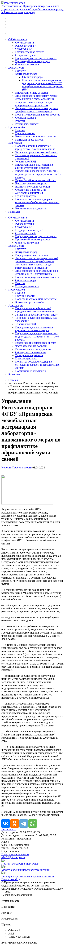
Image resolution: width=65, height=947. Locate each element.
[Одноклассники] (14, 823)
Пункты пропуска (26, 195)
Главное (20, 130)
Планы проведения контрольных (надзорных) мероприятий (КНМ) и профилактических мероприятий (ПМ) (42, 85)
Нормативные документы (30, 208)
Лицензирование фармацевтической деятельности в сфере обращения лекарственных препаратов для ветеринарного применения (36, 100)
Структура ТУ (23, 48)
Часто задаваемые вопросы (31, 183)
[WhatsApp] (32, 823)
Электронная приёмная (29, 192)
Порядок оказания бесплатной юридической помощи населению (35, 147)
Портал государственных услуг (19, 863)
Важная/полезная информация (33, 186)
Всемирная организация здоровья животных (27, 876)
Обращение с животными (30, 189)
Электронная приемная (15, 854)
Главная (13, 380)
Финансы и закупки (27, 64)
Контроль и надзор (26, 73)
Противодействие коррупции (32, 61)
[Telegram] (23, 823)
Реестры (20, 120)
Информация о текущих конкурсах (36, 58)
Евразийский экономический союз (35, 180)
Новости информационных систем (36, 136)
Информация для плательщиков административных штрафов (34, 166)
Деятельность (16, 67)
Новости (6, 467)
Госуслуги (21, 70)
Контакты (14, 211)
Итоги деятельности (27, 123)
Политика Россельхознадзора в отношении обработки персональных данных (37, 202)
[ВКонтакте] (5, 823)
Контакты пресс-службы (29, 139)
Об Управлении (17, 39)
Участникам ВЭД (25, 161)
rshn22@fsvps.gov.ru (13, 857)
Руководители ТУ (25, 45)
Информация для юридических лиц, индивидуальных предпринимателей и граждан (38, 174)
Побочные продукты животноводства (37, 114)
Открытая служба (25, 55)
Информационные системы (31, 92)
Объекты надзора (32, 76)
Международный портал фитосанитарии (25, 869)
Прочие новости (25, 133)
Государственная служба (29, 51)
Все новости (8, 829)
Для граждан (15, 142)
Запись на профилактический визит (36, 152)
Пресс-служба (16, 127)
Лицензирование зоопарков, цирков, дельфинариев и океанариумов (37, 110)
